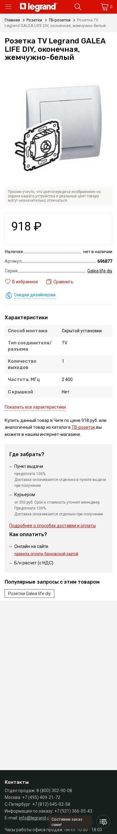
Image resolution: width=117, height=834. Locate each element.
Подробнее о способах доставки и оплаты (52, 525)
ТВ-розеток (83, 427)
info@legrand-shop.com (43, 817)
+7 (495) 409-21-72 (41, 797)
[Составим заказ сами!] (103, 821)
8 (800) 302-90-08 (54, 790)
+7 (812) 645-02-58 (51, 804)
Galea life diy (99, 270)
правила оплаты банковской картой (46, 554)
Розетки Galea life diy (29, 593)
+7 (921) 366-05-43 (73, 811)
